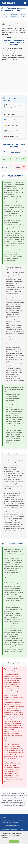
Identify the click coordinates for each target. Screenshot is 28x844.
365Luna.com (8, 3)
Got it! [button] (14, 841)
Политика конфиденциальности (10, 825)
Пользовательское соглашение (9, 822)
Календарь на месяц (14, 15)
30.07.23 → (23, 15)
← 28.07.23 (5, 15)
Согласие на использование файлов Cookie (13, 820)
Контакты (3, 817)
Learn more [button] (5, 837)
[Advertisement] (14, 76)
